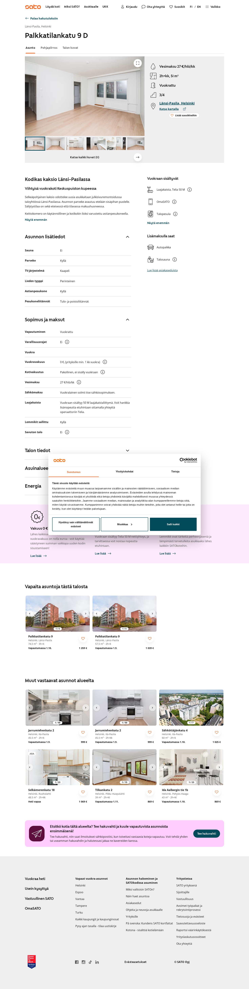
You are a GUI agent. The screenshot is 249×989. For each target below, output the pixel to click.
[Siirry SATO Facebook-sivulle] (77, 962)
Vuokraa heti (35, 879)
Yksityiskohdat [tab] (124, 471)
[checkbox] (83, 638)
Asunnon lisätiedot (45, 236)
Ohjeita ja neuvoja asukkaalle (144, 910)
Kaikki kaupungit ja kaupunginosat (97, 919)
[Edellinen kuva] (29, 613)
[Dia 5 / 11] (116, 144)
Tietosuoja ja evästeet (190, 916)
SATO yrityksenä (186, 885)
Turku (79, 912)
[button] (190, 190)
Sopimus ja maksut (45, 319)
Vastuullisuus (184, 899)
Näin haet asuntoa (137, 896)
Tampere (81, 906)
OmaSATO (33, 908)
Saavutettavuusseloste (190, 923)
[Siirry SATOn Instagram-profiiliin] (83, 962)
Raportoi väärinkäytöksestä (193, 930)
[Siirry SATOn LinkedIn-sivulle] (97, 962)
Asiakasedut (133, 903)
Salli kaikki (173, 524)
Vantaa (79, 899)
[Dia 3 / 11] (76, 144)
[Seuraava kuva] (138, 157)
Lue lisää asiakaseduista (162, 270)
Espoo (79, 892)
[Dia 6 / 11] (137, 144)
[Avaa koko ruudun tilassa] (138, 63)
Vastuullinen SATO (39, 899)
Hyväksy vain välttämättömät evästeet (76, 524)
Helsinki (80, 885)
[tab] (30, 47)
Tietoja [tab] (175, 471)
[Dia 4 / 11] (96, 144)
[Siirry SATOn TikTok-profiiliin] (90, 962)
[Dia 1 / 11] (35, 144)
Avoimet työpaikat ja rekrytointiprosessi (189, 908)
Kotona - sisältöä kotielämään (145, 930)
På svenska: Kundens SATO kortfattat (149, 923)
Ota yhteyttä (184, 943)
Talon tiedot (37, 450)
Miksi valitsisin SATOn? (140, 889)
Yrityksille (132, 916)
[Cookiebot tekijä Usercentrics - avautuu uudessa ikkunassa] (182, 460)
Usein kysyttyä (37, 889)
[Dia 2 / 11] (55, 144)
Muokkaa (122, 524)
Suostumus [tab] (74, 472)
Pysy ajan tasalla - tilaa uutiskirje (95, 926)
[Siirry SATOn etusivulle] (33, 6)
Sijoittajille (182, 892)
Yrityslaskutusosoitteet (191, 937)
